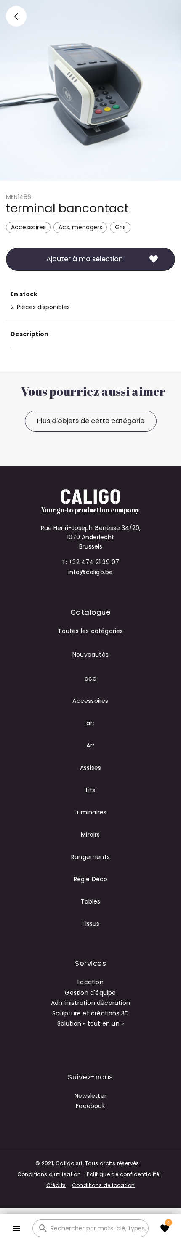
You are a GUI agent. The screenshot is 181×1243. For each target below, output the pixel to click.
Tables (90, 901)
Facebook (90, 1106)
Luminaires (91, 812)
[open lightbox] (90, 90)
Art (90, 745)
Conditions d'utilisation (49, 1174)
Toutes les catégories (90, 631)
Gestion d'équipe (90, 993)
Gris (120, 227)
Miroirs (90, 834)
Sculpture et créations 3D (90, 1013)
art (90, 723)
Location (90, 982)
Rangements (90, 857)
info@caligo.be (90, 572)
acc (90, 678)
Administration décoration (90, 1003)
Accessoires (28, 227)
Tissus (90, 924)
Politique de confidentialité (123, 1174)
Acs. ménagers (80, 227)
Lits (91, 790)
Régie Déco (91, 879)
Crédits (56, 1185)
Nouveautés (90, 654)
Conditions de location (103, 1185)
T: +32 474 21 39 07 (91, 562)
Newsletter (90, 1096)
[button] (16, 1228)
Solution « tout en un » (90, 1023)
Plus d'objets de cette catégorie (90, 421)
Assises (90, 767)
